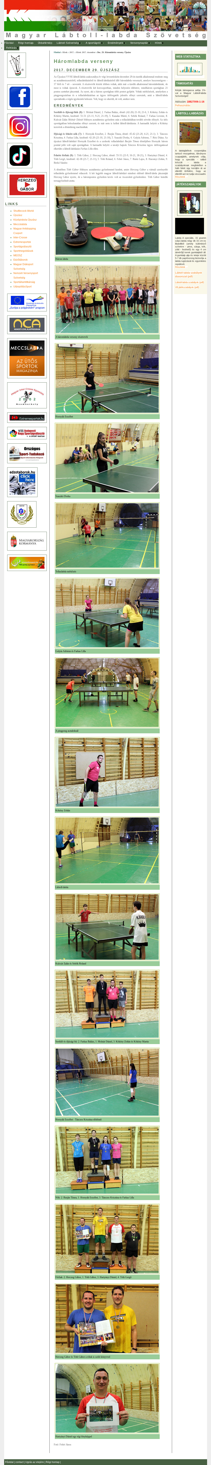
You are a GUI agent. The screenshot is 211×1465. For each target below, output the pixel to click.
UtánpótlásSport (22, 286)
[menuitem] (9, 43)
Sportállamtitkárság (24, 282)
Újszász (17, 215)
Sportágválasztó (22, 246)
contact (19, 1462)
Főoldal (9, 42)
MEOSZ (17, 255)
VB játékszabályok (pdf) (187, 287)
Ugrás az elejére (35, 1462)
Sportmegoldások (23, 250)
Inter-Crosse (20, 237)
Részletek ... (181, 177)
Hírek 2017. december (85, 52)
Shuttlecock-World (23, 210)
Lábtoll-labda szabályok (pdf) (189, 282)
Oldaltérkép (45, 42)
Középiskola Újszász (25, 219)
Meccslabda (20, 224)
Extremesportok (22, 242)
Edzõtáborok (20, 259)
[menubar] (86, 45)
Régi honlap (25, 42)
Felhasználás (182, 105)
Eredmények (115, 42)
